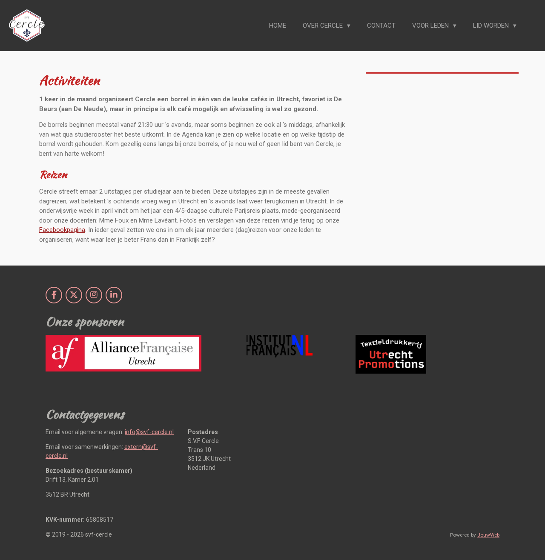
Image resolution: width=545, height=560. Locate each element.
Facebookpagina (62, 230)
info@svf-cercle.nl (149, 432)
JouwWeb (488, 535)
